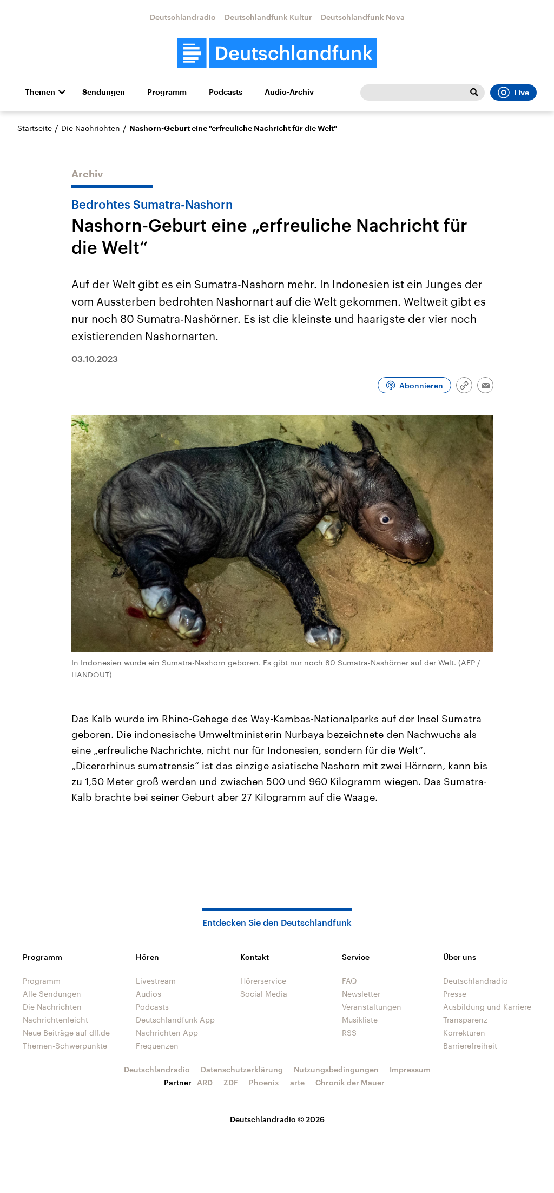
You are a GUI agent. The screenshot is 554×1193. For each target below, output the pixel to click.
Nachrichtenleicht (55, 1019)
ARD (205, 1082)
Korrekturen (464, 1032)
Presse (454, 993)
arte (297, 1082)
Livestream (156, 980)
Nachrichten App (167, 1032)
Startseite (34, 128)
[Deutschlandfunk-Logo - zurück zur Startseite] (277, 53)
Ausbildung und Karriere (487, 1006)
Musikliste (360, 1019)
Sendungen (103, 92)
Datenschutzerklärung (242, 1069)
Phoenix (264, 1082)
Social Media (263, 993)
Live (521, 92)
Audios (148, 993)
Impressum (410, 1069)
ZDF (230, 1082)
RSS (349, 1032)
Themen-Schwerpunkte (65, 1045)
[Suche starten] (474, 92)
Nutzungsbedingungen (336, 1069)
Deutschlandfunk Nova (363, 17)
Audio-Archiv (289, 92)
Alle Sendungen (52, 993)
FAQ (349, 980)
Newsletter (361, 993)
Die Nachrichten (90, 128)
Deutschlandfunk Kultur (268, 17)
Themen (40, 92)
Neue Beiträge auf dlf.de (66, 1032)
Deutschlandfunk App (175, 1019)
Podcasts (225, 92)
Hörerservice (263, 980)
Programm (167, 92)
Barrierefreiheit (470, 1045)
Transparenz (465, 1019)
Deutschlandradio (183, 17)
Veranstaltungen (371, 1006)
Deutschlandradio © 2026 (277, 1119)
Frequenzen (157, 1045)
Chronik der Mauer (350, 1082)
